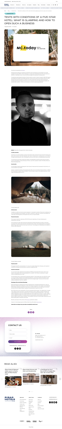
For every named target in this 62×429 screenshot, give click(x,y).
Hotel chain (31, 399)
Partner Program (41, 405)
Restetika (30, 409)
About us (24, 4)
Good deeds (43, 4)
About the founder (41, 408)
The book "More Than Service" (31, 412)
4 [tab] (33, 391)
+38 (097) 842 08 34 (7, 1)
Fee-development (23, 399)
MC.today (23, 70)
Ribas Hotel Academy (31, 402)
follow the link (39, 302)
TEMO (30, 403)
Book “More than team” (31, 414)
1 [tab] (29, 391)
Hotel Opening (22, 408)
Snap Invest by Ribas (31, 407)
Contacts (48, 4)
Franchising (22, 401)
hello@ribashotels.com (22, 345)
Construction (13, 10)
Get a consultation (17, 341)
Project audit (22, 404)
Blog (38, 4)
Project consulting (23, 402)
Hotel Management (22, 411)
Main (5, 10)
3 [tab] (31, 391)
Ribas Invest (31, 405)
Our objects (29, 4)
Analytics (34, 4)
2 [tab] (30, 391)
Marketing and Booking (22, 406)
